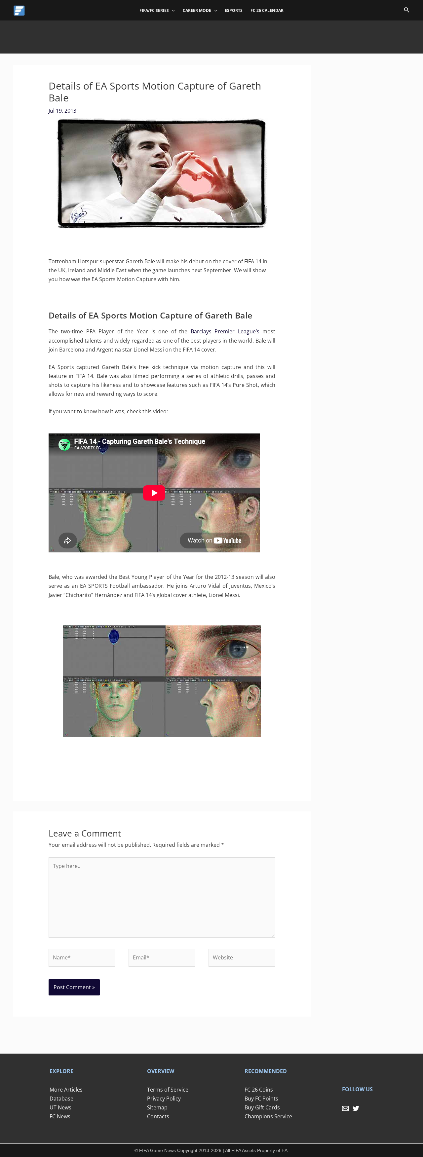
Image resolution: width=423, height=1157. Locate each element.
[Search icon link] (407, 11)
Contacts (158, 1116)
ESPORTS (234, 10)
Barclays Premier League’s (225, 331)
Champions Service (268, 1116)
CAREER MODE (197, 10)
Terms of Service (167, 1089)
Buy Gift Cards (262, 1107)
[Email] (345, 1108)
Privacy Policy (164, 1098)
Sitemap (157, 1107)
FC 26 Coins (259, 1089)
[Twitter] (356, 1108)
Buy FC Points (261, 1098)
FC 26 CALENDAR (267, 10)
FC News (60, 1116)
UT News (60, 1107)
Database (61, 1098)
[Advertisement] (211, 35)
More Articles (66, 1089)
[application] (171, 11)
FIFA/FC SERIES (154, 10)
